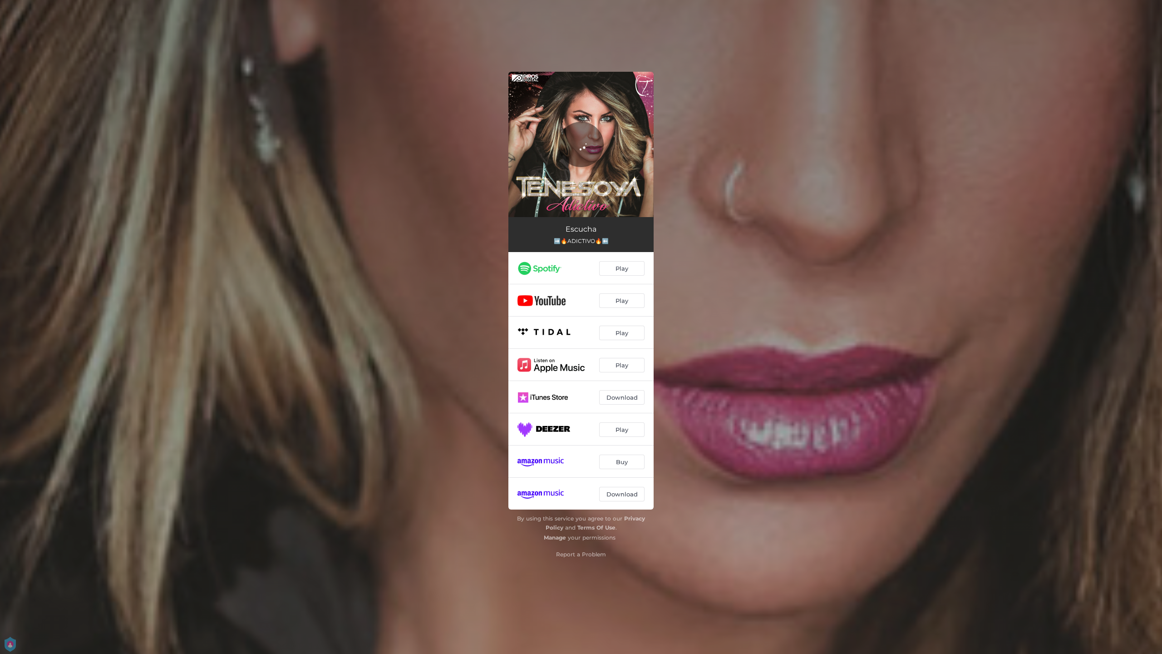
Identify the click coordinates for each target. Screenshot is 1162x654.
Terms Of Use (596, 527)
